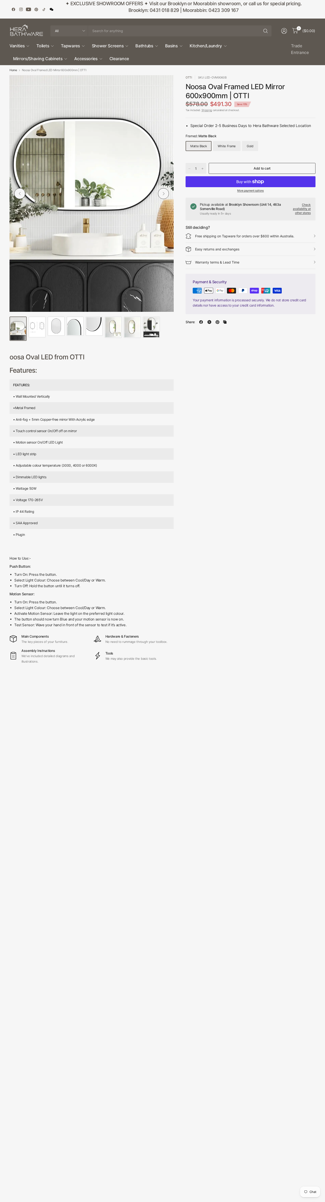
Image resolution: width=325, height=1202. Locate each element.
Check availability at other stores (302, 209)
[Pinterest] (36, 9)
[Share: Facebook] (201, 322)
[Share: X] (209, 322)
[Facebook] (13, 9)
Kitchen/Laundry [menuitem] (206, 45)
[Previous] (19, 193)
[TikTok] (44, 9)
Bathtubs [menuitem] (144, 45)
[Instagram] (21, 9)
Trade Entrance (300, 49)
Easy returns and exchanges (217, 249)
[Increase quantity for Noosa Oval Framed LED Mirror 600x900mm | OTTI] (202, 168)
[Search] (265, 30)
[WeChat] (51, 9)
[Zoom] (164, 84)
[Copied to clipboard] (225, 322)
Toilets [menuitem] (42, 45)
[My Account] (284, 30)
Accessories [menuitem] (85, 58)
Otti (189, 77)
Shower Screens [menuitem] (108, 45)
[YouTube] (28, 9)
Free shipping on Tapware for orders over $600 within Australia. (244, 236)
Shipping (207, 110)
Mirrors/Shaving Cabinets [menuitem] (37, 58)
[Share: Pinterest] (217, 322)
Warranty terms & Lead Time (217, 262)
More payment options (250, 190)
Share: (190, 322)
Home (13, 70)
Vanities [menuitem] (17, 45)
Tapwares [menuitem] (70, 45)
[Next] (163, 193)
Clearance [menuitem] (119, 58)
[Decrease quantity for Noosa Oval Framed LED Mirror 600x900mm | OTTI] (189, 168)
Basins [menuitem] (171, 45)
